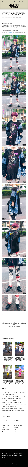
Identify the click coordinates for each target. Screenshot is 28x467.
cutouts (12, 322)
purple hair (10, 323)
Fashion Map (10, 455)
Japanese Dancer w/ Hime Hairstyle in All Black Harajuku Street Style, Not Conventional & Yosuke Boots (13, 410)
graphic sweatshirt (18, 322)
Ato (2, 423)
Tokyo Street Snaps (16, 17)
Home (3, 453)
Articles (8, 453)
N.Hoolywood (17, 431)
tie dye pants (20, 323)
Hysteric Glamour (5, 429)
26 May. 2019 (8, 17)
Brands (20, 453)
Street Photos (14, 453)
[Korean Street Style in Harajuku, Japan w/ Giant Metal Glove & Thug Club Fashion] (7, 349)
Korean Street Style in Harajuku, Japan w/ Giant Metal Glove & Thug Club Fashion (8, 359)
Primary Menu (5, 451)
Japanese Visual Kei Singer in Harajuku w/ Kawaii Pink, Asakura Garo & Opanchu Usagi (20, 382)
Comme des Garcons (18, 425)
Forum (4, 455)
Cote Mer (13, 326)
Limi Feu (16, 429)
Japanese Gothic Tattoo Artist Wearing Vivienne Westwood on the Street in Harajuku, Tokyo (8, 382)
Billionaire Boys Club (18, 423)
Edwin (3, 427)
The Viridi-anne (17, 434)
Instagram (11, 32)
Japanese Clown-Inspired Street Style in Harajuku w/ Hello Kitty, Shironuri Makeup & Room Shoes (20, 359)
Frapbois (16, 427)
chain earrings (8, 322)
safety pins (15, 323)
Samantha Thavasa (6, 434)
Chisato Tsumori (5, 425)
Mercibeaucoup (5, 431)
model (6, 323)
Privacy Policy (14, 464)
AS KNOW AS (17, 420)
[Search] (25, 1)
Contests (20, 455)
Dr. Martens (18, 326)
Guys (16, 328)
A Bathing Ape (5, 420)
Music (15, 455)
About (3, 457)
